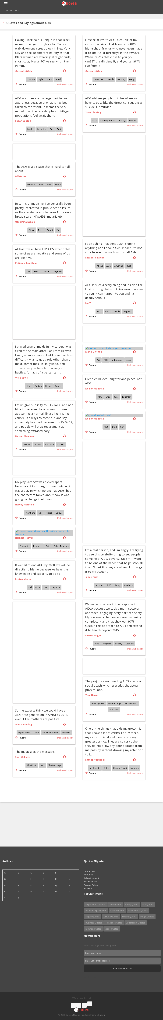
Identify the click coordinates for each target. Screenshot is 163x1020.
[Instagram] (84, 1005)
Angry (117, 585)
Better (48, 386)
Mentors (135, 767)
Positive (45, 271)
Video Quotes (111, 928)
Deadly (116, 311)
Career (58, 386)
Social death (131, 703)
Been (40, 230)
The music (32, 765)
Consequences (107, 120)
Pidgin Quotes (147, 916)
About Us (88, 874)
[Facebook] (73, 1005)
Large (128, 359)
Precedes (114, 709)
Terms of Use (90, 881)
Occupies (41, 129)
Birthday (121, 79)
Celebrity (128, 585)
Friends (110, 79)
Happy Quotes (92, 916)
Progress (107, 643)
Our (51, 129)
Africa (32, 230)
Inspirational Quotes (95, 904)
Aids (42, 765)
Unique (31, 79)
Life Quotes (148, 904)
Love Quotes (115, 904)
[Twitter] (78, 1005)
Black (49, 79)
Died (114, 426)
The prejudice (97, 703)
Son (122, 426)
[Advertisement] (105, 185)
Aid (98, 359)
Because (49, 444)
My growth (95, 767)
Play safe (30, 512)
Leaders (130, 643)
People (132, 120)
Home (9, 10)
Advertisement (91, 878)
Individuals (117, 359)
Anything (118, 265)
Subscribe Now (122, 968)
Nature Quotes (129, 916)
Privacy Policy (91, 885)
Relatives (98, 79)
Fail (30, 587)
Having (122, 120)
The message (54, 765)
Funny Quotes (132, 904)
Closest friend (120, 767)
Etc (58, 230)
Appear (38, 444)
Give (116, 396)
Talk (41, 184)
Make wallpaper (65, 84)
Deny (131, 79)
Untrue (59, 512)
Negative (57, 271)
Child (108, 396)
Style (40, 79)
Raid (48, 546)
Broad (50, 230)
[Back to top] (153, 1000)
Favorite (22, 84)
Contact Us (89, 871)
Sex (40, 512)
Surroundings (114, 703)
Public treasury (61, 546)
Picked (49, 512)
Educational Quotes (135, 922)
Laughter (126, 396)
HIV (28, 271)
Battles (38, 386)
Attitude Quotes (110, 916)
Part (59, 129)
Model (30, 129)
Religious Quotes (114, 922)
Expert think (24, 732)
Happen (127, 311)
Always (27, 444)
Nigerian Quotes (93, 928)
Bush (129, 265)
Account (99, 585)
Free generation (50, 732)
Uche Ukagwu (98, 1014)
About (58, 184)
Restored (37, 546)
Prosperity (25, 546)
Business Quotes (93, 922)
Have (36, 732)
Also (107, 311)
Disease (31, 184)
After (29, 386)
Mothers (66, 732)
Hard (49, 184)
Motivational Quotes (138, 910)
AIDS (94, 120)
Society (118, 643)
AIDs (97, 643)
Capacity (56, 587)
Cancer (60, 444)
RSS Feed (88, 888)
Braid (58, 79)
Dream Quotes (117, 910)
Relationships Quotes (95, 910)
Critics (107, 767)
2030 (45, 587)
